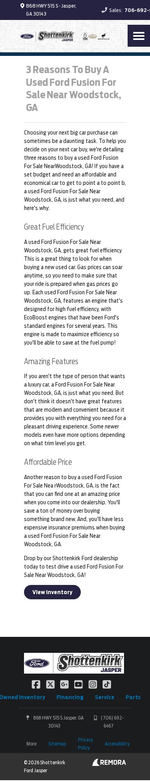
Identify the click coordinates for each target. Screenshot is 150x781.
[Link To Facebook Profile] (37, 684)
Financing (70, 697)
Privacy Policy (85, 744)
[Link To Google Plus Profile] (65, 684)
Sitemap (57, 744)
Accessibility (117, 744)
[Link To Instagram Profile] (93, 684)
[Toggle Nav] (139, 36)
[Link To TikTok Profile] (106, 684)
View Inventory (52, 592)
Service (104, 697)
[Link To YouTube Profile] (79, 684)
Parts (133, 697)
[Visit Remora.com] (109, 764)
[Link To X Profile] (51, 684)
